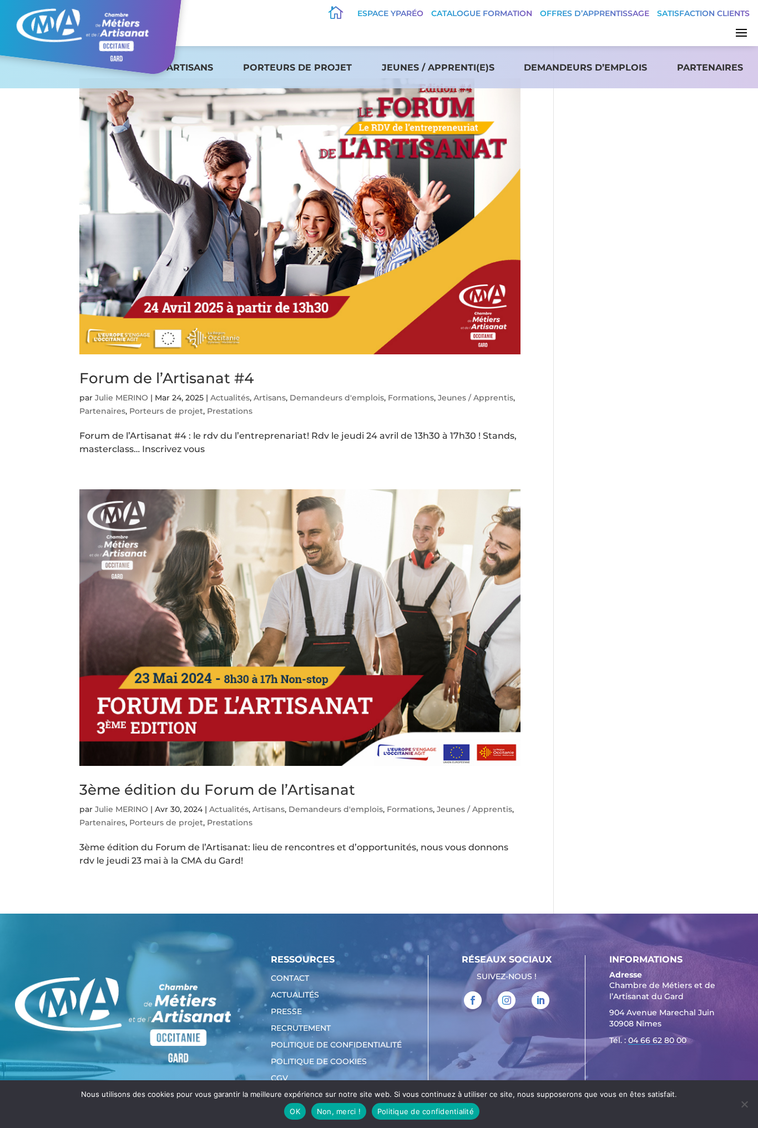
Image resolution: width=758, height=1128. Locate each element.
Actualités (230, 398)
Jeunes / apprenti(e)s (438, 67)
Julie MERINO (121, 398)
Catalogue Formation (481, 13)
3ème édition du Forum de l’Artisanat (217, 790)
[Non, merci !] (744, 1104)
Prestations (229, 411)
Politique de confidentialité (336, 1045)
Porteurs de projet (297, 67)
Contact (290, 978)
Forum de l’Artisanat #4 (166, 378)
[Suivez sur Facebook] (473, 1000)
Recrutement (301, 1028)
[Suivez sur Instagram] (507, 1000)
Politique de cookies (319, 1061)
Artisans (189, 67)
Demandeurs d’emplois (585, 67)
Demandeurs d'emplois (337, 398)
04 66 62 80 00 (657, 1040)
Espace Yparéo (390, 13)
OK (295, 1111)
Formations (411, 398)
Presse (286, 1011)
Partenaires (710, 67)
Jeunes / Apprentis (475, 398)
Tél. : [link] (647, 1040)
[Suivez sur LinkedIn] (540, 1000)
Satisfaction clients (703, 13)
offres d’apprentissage (594, 13)
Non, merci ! (339, 1111)
